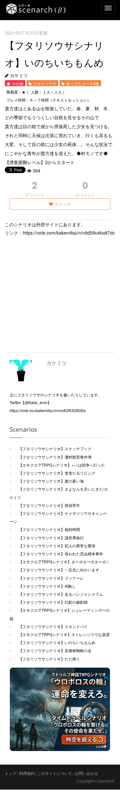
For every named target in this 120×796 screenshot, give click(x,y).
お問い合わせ (86, 773)
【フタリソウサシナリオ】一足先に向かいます (59, 569)
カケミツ (56, 363)
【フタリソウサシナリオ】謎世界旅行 (51, 537)
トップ (10, 773)
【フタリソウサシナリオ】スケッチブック (55, 448)
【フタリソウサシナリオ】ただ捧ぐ (49, 658)
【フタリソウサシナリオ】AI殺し (47, 586)
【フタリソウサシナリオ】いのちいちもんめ (57, 642)
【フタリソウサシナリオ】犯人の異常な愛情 (57, 545)
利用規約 (27, 773)
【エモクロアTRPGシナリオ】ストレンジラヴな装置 (64, 634)
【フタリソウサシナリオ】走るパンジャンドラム (61, 594)
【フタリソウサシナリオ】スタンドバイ (53, 626)
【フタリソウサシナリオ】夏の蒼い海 (51, 481)
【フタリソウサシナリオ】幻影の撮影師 (53, 602)
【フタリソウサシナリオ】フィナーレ (51, 578)
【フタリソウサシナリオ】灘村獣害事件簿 (55, 457)
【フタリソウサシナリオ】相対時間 (49, 529)
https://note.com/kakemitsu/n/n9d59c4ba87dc (69, 232)
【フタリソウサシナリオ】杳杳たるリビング (57, 473)
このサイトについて (54, 773)
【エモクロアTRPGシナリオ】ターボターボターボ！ (64, 561)
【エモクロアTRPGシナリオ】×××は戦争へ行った (62, 465)
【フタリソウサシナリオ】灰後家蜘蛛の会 (55, 650)
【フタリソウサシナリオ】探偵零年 (49, 505)
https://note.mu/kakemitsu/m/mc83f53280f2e (48, 410)
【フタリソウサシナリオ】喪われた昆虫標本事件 (61, 553)
